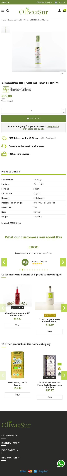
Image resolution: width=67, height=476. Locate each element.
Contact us (5, 2)
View (17, 325)
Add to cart (35, 118)
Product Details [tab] (11, 171)
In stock (5, 223)
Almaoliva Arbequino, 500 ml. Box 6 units (17, 314)
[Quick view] (17, 309)
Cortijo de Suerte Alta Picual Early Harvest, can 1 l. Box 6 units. (49, 385)
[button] (19, 269)
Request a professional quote (40, 127)
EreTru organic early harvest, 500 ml (49, 320)
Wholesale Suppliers (44, 2)
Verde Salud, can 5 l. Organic (17, 383)
